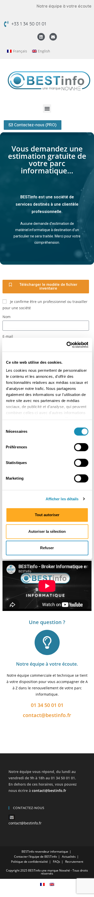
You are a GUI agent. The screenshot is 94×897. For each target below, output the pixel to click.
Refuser (47, 548)
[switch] (81, 447)
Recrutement (74, 861)
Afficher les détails (62, 499)
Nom (7, 316)
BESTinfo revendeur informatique (45, 851)
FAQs (56, 861)
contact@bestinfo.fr (47, 715)
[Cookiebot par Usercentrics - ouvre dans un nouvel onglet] (67, 345)
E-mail (8, 336)
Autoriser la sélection (47, 531)
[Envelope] (53, 37)
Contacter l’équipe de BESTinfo (35, 856)
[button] (47, 108)
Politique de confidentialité (29, 861)
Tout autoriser (47, 515)
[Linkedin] (41, 37)
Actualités (69, 856)
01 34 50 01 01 (47, 705)
